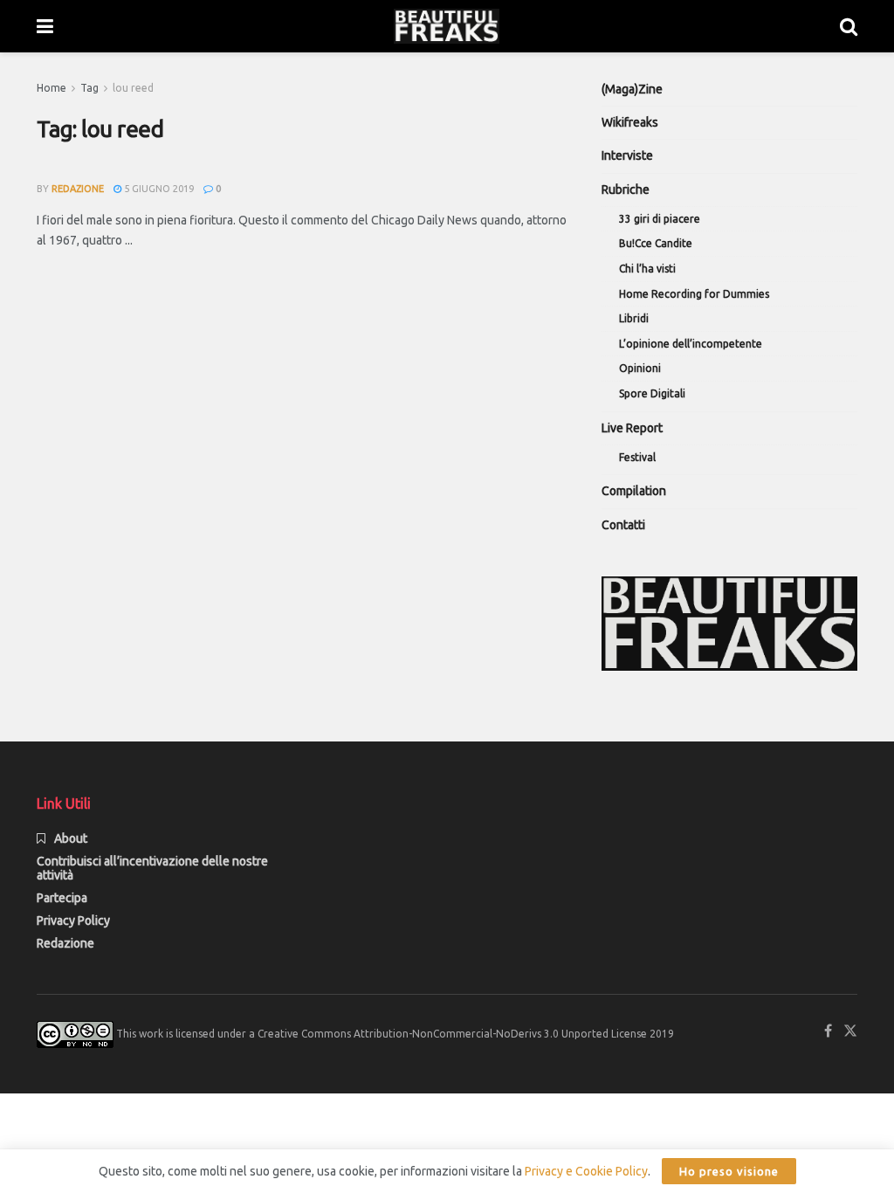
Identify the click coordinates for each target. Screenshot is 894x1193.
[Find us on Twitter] (850, 1031)
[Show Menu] (45, 26)
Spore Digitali (652, 393)
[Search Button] (848, 26)
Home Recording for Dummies (694, 294)
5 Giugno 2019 (157, 188)
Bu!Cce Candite (655, 243)
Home (51, 87)
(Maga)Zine (632, 89)
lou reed (133, 87)
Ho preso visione (729, 1171)
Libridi (634, 318)
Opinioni (640, 368)
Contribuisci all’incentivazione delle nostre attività (152, 868)
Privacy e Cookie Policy (586, 1171)
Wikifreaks (630, 122)
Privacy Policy (73, 921)
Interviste (627, 155)
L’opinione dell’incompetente (690, 343)
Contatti (623, 525)
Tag (89, 87)
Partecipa (62, 898)
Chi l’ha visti (647, 268)
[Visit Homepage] (447, 26)
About (70, 838)
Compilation (634, 491)
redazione (78, 188)
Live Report (632, 428)
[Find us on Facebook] (828, 1031)
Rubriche (626, 190)
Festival (637, 457)
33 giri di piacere (659, 218)
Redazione (65, 943)
